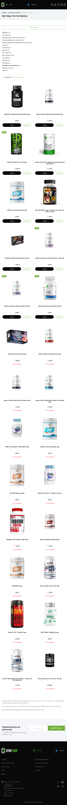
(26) (11, 65)
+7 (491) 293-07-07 (8, 784)
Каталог (40, 750)
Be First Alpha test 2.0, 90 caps (49, 586)
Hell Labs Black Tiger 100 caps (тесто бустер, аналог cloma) (49, 210)
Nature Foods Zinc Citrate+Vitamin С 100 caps (49, 258)
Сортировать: (8, 77)
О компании (4, 759)
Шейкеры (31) (6, 32)
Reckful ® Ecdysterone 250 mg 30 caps (17, 258)
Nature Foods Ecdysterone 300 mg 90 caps (50, 114)
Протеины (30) (6, 35)
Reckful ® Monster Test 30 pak (17, 162)
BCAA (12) (5, 70)
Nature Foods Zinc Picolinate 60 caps (49, 306)
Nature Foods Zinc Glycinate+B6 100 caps (17, 306)
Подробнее (26, 125)
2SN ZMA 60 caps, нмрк (17, 493)
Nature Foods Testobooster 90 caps (50, 354)
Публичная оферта (39, 766)
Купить (12, 125)
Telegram (33, 4)
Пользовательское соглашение (41, 763)
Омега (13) (5, 45)
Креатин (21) (6, 50)
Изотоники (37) (6, 53)
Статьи (2, 770)
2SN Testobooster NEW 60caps (49, 539)
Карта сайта (37, 770)
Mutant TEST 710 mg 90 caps (17, 632)
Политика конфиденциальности (42, 759)
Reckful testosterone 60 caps (17, 354)
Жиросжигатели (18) (8, 55)
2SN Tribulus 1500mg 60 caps (50, 632)
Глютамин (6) (6, 58)
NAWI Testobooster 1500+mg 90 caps (17, 447)
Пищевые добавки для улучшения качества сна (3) (17, 42)
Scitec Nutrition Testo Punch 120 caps (50, 678)
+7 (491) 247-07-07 (8, 790)
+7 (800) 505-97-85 (8, 786)
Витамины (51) (6, 63)
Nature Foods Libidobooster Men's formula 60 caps (49, 401)
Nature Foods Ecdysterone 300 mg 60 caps (17, 400)
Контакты (3, 774)
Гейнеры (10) (6, 60)
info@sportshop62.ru (8, 795)
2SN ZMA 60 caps (17, 586)
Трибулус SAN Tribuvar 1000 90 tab (17, 539)
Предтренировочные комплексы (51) (13, 40)
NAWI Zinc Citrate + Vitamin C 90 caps (50, 493)
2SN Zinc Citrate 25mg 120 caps (17, 210)
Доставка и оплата (5, 766)
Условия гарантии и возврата (7, 763)
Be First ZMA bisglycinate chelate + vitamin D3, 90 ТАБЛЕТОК (17, 679)
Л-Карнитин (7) (6, 47)
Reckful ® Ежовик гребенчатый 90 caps (17, 114)
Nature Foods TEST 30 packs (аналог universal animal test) (49, 162)
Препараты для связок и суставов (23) (13, 37)
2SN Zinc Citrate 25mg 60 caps (49, 447)
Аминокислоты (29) (7, 68)
